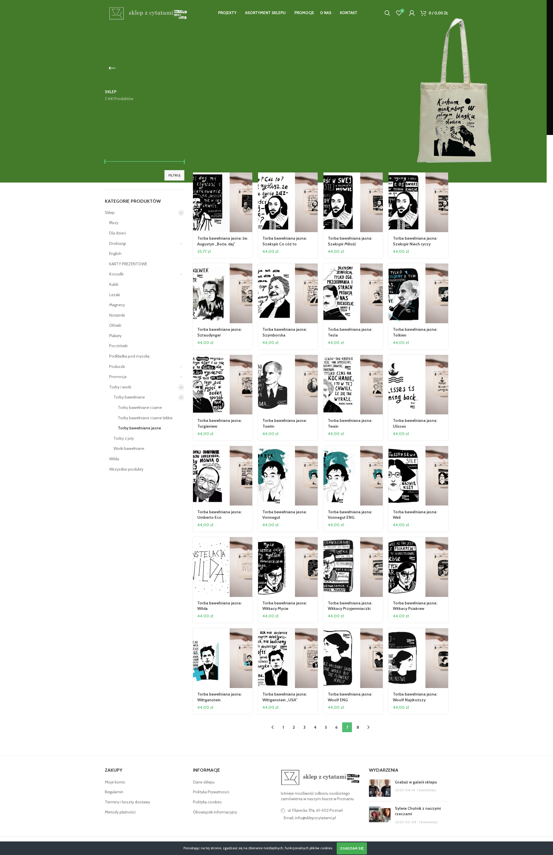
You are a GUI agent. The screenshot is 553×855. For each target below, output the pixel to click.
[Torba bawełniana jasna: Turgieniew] (223, 385)
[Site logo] (147, 12)
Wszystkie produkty (126, 469)
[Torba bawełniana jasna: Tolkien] (418, 293)
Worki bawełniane (128, 448)
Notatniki (117, 315)
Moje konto (115, 782)
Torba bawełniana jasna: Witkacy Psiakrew (415, 605)
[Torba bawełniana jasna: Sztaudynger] (223, 293)
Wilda (114, 458)
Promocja (117, 376)
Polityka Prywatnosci (211, 791)
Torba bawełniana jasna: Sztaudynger (219, 332)
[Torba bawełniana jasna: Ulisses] (418, 385)
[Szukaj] (387, 13)
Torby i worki (120, 387)
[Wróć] (112, 68)
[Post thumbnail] (380, 788)
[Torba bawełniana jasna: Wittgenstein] (223, 658)
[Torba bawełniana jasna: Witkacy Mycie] (288, 567)
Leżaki (114, 294)
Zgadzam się (351, 848)
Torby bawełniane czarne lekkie (145, 417)
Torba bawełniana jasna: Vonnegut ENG (350, 514)
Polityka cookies (207, 802)
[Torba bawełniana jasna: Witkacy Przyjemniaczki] (353, 567)
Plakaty (115, 335)
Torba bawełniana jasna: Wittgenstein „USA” (284, 696)
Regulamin (114, 791)
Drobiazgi (117, 243)
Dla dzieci (117, 233)
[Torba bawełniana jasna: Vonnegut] (288, 476)
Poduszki (117, 366)
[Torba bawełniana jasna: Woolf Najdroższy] (418, 658)
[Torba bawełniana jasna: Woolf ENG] (353, 658)
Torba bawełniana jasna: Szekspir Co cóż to (284, 241)
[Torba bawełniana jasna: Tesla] (353, 293)
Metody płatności (120, 812)
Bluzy (113, 222)
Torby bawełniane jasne (139, 428)
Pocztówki (118, 345)
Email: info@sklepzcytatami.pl (310, 817)
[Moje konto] (412, 13)
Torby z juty (123, 438)
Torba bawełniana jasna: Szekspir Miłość (350, 241)
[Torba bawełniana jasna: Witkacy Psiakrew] (418, 567)
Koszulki (116, 274)
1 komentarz (426, 790)
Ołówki (115, 325)
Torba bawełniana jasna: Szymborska (284, 332)
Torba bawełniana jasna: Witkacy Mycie (284, 605)
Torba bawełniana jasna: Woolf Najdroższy (415, 696)
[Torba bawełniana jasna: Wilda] (223, 567)
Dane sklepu (204, 782)
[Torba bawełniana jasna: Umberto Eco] (223, 476)
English (115, 253)
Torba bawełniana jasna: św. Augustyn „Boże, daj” (222, 241)
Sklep (110, 212)
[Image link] (320, 776)
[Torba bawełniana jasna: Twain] (353, 385)
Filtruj (174, 175)
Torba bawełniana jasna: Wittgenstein (219, 696)
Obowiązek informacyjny (215, 812)
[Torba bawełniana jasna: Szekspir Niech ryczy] (418, 202)
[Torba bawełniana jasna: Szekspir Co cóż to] (288, 202)
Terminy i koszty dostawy (127, 802)
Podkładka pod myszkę (129, 356)
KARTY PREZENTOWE (128, 263)
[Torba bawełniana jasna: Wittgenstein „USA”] (288, 658)
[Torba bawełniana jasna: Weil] (418, 476)
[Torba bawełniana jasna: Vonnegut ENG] (353, 476)
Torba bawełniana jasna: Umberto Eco (219, 514)
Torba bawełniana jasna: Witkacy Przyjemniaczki (350, 605)
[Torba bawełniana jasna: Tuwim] (288, 385)
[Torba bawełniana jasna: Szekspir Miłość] (353, 202)
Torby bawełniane (129, 397)
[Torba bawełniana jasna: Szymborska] (288, 293)
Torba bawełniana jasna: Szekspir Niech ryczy (415, 241)
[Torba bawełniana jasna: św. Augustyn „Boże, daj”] (223, 202)
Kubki (113, 284)
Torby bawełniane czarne (140, 407)
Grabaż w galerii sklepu (416, 782)
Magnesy (117, 304)
